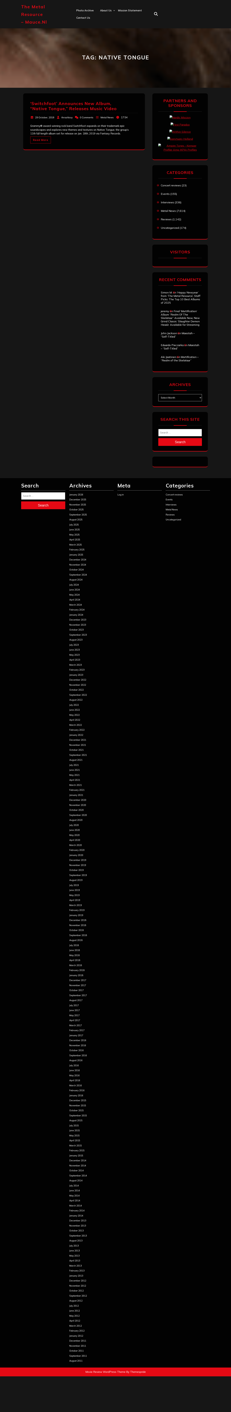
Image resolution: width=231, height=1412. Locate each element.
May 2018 (74, 955)
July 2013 (74, 1245)
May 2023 (74, 654)
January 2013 (76, 1275)
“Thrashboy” (108, 17)
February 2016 (77, 1090)
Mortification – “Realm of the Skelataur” (180, 358)
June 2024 (74, 589)
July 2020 (74, 825)
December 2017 (77, 980)
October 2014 (76, 1170)
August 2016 (76, 1060)
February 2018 (77, 970)
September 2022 (78, 695)
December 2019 (77, 860)
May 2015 (74, 1135)
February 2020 (77, 850)
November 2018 (77, 925)
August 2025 (76, 519)
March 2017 (75, 1025)
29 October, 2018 (44, 117)
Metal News (107, 117)
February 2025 (77, 549)
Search (180, 442)
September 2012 (78, 1295)
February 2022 (77, 729)
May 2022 (74, 715)
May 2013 (74, 1255)
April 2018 (74, 960)
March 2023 (75, 664)
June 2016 (74, 1070)
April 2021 (74, 780)
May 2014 (74, 1195)
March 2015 (75, 1145)
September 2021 (78, 755)
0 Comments (86, 117)
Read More (40, 140)
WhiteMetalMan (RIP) (113, 54)
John (103, 39)
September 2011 (78, 1355)
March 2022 (75, 725)
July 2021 (74, 765)
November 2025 (77, 504)
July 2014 (74, 1185)
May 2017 (74, 1015)
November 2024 (77, 564)
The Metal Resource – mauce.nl (34, 14)
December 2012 (77, 1280)
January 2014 (76, 1215)
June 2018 (74, 950)
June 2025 (74, 529)
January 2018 (76, 975)
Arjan (103, 32)
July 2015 (74, 1125)
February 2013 (77, 1270)
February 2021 (77, 790)
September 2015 (78, 1115)
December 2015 (77, 1100)
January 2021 (76, 795)
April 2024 (74, 599)
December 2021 (77, 740)
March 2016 (75, 1085)
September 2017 (78, 995)
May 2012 (74, 1315)
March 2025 (75, 544)
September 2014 (78, 1175)
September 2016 (78, 1055)
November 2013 (77, 1225)
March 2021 (75, 785)
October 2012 (76, 1290)
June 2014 (74, 1190)
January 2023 (76, 674)
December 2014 (77, 1160)
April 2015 (74, 1140)
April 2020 (74, 840)
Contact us (83, 17)
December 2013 (77, 1220)
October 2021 (76, 750)
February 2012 (77, 1330)
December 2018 (77, 920)
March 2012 (75, 1325)
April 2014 (74, 1200)
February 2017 (77, 1030)
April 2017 (74, 1020)
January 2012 (76, 1335)
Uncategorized (170, 227)
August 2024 (76, 579)
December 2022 (77, 679)
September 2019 (78, 875)
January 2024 (76, 614)
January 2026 (76, 494)
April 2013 (74, 1260)
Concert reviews (171, 185)
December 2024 (77, 559)
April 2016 (74, 1080)
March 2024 (75, 604)
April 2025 (74, 539)
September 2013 (78, 1235)
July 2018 (74, 945)
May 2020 (74, 835)
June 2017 (74, 1010)
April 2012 (74, 1320)
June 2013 (74, 1250)
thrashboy (67, 117)
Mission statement (130, 10)
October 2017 (76, 990)
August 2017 (76, 1000)
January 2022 (76, 735)
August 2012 (76, 1300)
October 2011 (76, 1350)
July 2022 (74, 705)
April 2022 (74, 719)
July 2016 (74, 1065)
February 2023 (77, 669)
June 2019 (74, 890)
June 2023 (74, 649)
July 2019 (74, 885)
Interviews (167, 202)
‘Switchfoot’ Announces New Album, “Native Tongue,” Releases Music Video (73, 106)
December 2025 (77, 499)
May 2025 (74, 534)
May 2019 (74, 895)
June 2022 (74, 709)
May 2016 (74, 1075)
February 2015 (77, 1150)
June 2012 (74, 1310)
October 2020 (76, 810)
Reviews (166, 219)
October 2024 (76, 569)
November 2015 (77, 1105)
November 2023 (77, 624)
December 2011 (77, 1340)
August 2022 (76, 699)
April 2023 (74, 659)
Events (165, 194)
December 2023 (77, 619)
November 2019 (77, 865)
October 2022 (76, 689)
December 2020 (77, 800)
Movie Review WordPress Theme (105, 1371)
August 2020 (76, 820)
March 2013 (75, 1265)
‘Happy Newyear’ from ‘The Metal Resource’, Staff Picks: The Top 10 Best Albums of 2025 (180, 297)
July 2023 (74, 644)
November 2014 (77, 1165)
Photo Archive (85, 10)
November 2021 (77, 745)
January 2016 (76, 1095)
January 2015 (76, 1155)
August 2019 (76, 880)
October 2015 (76, 1110)
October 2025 (76, 509)
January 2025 (76, 554)
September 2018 (78, 935)
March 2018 (75, 965)
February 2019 (77, 910)
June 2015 (74, 1130)
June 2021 (74, 770)
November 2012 (77, 1285)
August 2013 (76, 1240)
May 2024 (74, 594)
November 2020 (77, 805)
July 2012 (74, 1305)
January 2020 (76, 855)
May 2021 (74, 775)
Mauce (104, 47)
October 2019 (76, 870)
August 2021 (76, 760)
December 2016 (77, 1040)
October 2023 (76, 629)
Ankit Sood (107, 25)
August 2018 (76, 940)
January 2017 (76, 1035)
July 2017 (74, 1005)
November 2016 (77, 1045)
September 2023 (78, 634)
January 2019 (76, 915)
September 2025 (78, 514)
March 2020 (75, 845)
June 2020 (74, 830)
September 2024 (78, 574)
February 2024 (77, 609)
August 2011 (76, 1360)
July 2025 (74, 524)
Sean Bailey (107, 62)
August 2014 (76, 1180)
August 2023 (76, 639)
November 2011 (77, 1345)
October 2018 (76, 930)
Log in (121, 494)
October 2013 (76, 1230)
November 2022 (77, 685)
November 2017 (77, 985)
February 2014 (77, 1210)
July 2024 (74, 584)
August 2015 (76, 1120)
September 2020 (78, 815)
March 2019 (75, 905)
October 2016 (76, 1050)
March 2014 (75, 1205)
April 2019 (74, 900)
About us (106, 10)
